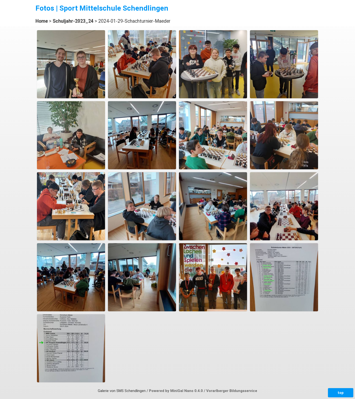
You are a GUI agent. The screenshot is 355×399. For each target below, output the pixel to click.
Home (42, 21)
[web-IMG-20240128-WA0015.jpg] (71, 168)
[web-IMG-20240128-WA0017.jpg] (213, 168)
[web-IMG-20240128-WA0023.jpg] (71, 310)
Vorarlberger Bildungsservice (231, 391)
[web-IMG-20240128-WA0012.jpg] (142, 97)
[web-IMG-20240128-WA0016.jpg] (142, 168)
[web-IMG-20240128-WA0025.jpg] (213, 310)
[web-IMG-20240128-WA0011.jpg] (71, 97)
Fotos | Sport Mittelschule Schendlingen (102, 8)
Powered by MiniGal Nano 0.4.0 (176, 391)
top (341, 393)
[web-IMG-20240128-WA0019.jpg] (71, 239)
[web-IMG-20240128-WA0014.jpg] (284, 97)
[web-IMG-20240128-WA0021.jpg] (213, 239)
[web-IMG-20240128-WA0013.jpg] (213, 97)
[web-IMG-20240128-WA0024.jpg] (142, 310)
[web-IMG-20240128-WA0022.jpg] (284, 239)
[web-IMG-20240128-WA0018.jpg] (284, 168)
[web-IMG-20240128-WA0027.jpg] (71, 381)
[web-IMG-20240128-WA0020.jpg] (142, 239)
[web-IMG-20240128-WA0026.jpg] (284, 310)
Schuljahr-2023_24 (73, 21)
